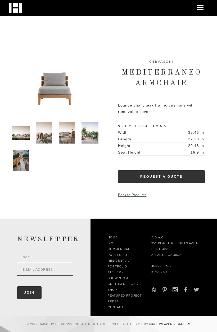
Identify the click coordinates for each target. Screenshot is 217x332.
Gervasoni (161, 61)
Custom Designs (123, 283)
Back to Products (132, 195)
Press (113, 301)
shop (112, 289)
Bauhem (183, 324)
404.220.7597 (161, 266)
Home (112, 237)
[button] (200, 8)
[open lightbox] (55, 83)
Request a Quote (161, 176)
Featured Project (125, 295)
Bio (111, 243)
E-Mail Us (159, 271)
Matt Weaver (161, 324)
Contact (116, 307)
